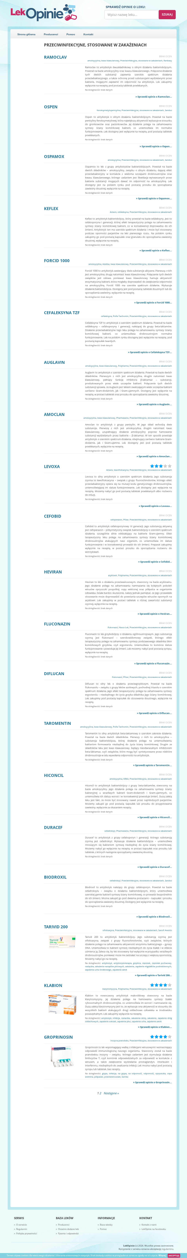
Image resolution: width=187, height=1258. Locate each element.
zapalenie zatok (119, 969)
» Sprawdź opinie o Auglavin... (154, 404)
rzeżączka (89, 966)
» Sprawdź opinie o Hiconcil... (155, 817)
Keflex (51, 208)
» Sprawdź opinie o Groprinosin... (152, 1082)
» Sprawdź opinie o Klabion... (155, 1027)
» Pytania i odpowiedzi (67, 1233)
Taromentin (57, 723)
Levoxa (52, 466)
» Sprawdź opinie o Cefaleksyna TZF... (150, 352)
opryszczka (160, 1073)
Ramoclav (55, 57)
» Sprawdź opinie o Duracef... (155, 867)
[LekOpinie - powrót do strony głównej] (51, 13)
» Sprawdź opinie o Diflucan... (154, 713)
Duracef (53, 827)
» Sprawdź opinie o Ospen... (156, 146)
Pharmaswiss (122, 417)
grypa (104, 1073)
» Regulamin (20, 1229)
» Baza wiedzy (105, 1224)
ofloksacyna (108, 930)
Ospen (51, 106)
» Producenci (62, 1224)
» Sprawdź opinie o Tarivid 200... (153, 975)
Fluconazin (57, 624)
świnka (125, 1076)
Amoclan (54, 414)
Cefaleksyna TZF (62, 312)
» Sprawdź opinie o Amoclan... (154, 456)
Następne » (111, 1093)
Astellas (106, 264)
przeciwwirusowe (112, 1076)
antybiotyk (107, 963)
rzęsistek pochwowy (161, 963)
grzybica (137, 963)
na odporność (135, 1073)
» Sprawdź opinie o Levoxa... (155, 506)
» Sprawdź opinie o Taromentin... (152, 765)
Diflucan (54, 673)
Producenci (51, 34)
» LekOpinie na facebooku (152, 1229)
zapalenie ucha (139, 1021)
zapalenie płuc (124, 1021)
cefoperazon (116, 519)
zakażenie (129, 966)
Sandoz (168, 110)
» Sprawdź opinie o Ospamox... (154, 198)
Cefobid (52, 516)
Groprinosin (58, 1037)
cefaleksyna (123, 212)
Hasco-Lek (124, 627)
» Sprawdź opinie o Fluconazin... (153, 663)
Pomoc (70, 34)
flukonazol (113, 627)
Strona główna (26, 34)
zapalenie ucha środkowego (98, 969)
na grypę (122, 1073)
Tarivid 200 (56, 926)
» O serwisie (20, 1224)
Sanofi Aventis (165, 930)
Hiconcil (54, 775)
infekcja (116, 1018)
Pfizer (126, 519)
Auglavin (54, 362)
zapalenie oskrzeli (108, 1021)
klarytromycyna (109, 988)
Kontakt (88, 34)
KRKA (126, 778)
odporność (149, 1073)
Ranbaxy (168, 60)
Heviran (53, 571)
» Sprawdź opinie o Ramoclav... (154, 96)
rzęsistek (146, 963)
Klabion (53, 985)
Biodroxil (55, 877)
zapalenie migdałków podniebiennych (153, 966)
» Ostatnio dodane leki (67, 1229)
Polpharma (123, 365)
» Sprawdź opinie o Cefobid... (155, 561)
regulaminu (167, 1249)
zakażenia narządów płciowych (109, 966)
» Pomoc (102, 1229)
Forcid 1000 (57, 260)
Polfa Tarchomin (121, 316)
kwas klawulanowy (110, 60)
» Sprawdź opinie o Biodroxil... (154, 916)
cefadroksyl (109, 830)
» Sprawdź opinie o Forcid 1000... (153, 302)
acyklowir (112, 575)
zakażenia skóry (138, 1018)
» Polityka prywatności (25, 1233)
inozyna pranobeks (119, 1040)
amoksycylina (93, 60)
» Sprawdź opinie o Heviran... (155, 613)
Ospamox (54, 156)
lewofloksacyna (121, 470)
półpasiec (98, 1076)
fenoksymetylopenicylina (109, 110)
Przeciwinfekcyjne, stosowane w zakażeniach (141, 60)
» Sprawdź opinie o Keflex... (156, 250)
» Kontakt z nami (148, 1224)
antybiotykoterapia (123, 963)
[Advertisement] (27, 97)
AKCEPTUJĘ (174, 1255)
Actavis (113, 212)
